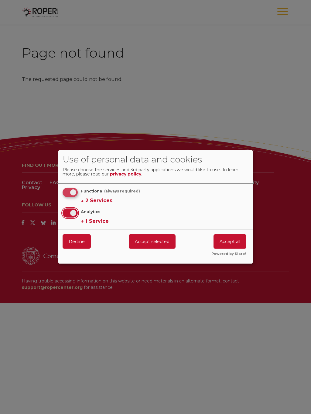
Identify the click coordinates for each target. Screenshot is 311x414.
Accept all (230, 241)
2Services (96, 200)
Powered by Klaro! (228, 254)
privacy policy (125, 174)
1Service (95, 221)
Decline (77, 241)
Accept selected (152, 241)
